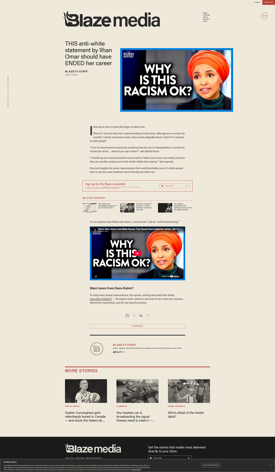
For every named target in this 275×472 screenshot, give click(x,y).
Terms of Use (116, 187)
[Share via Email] (141, 315)
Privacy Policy (106, 187)
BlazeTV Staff (76, 71)
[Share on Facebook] (127, 315)
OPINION (206, 15)
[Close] (271, 465)
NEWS (205, 13)
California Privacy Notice (93, 458)
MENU (264, 16)
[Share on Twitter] (134, 315)
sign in (257, 2)
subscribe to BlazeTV (101, 299)
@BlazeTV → (119, 352)
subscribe (268, 2)
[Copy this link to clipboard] (147, 315)
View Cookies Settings (211, 465)
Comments (137, 326)
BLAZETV (206, 19)
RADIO (205, 17)
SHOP (205, 21)
